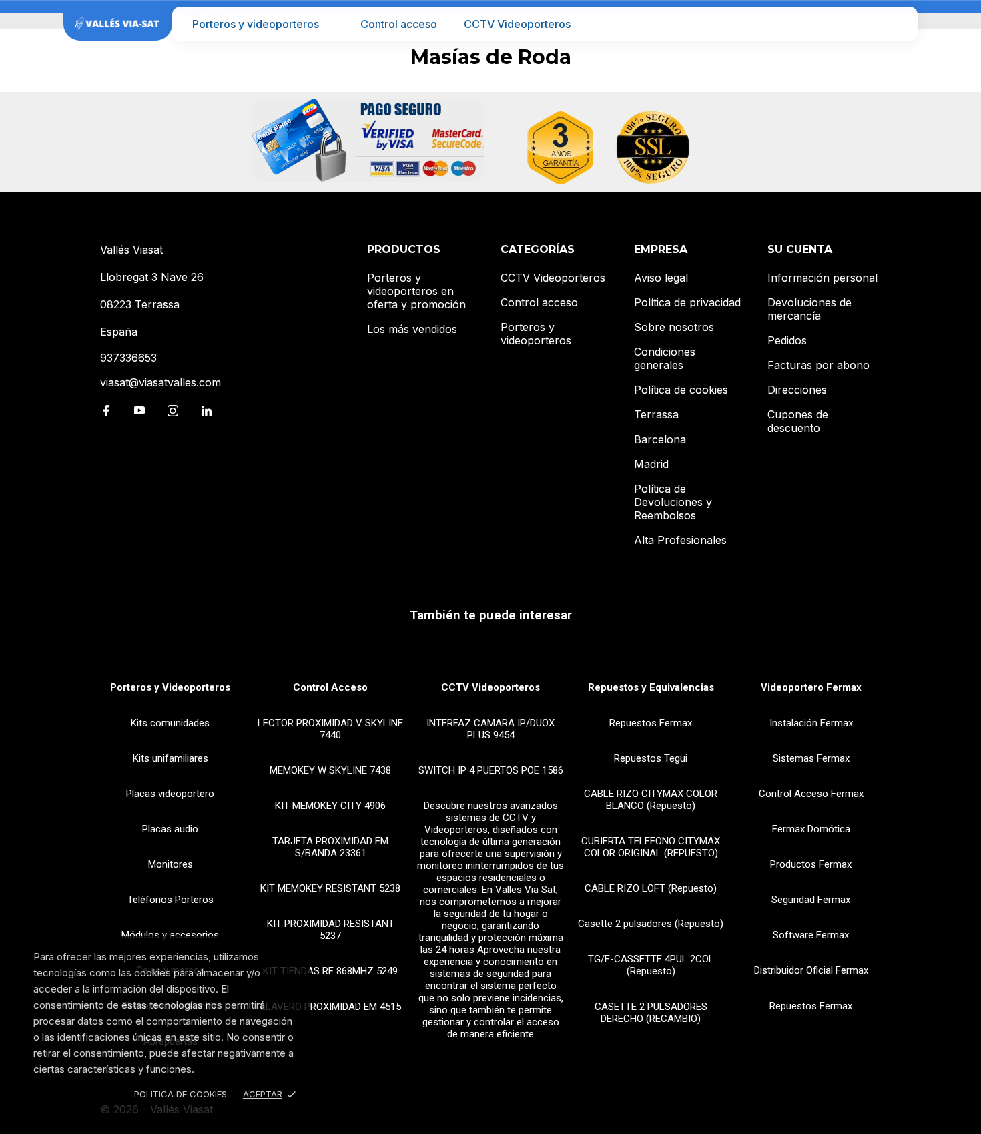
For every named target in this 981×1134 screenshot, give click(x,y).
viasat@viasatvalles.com (160, 382)
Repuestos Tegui (650, 758)
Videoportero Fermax (811, 687)
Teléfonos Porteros (170, 900)
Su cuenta (799, 249)
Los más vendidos (412, 329)
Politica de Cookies (180, 1094)
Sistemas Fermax (811, 758)
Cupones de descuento (797, 421)
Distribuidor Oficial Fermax (811, 970)
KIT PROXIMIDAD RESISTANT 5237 (330, 930)
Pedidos (787, 340)
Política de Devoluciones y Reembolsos (673, 502)
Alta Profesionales (680, 540)
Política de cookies (681, 389)
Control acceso (398, 24)
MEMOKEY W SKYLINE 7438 (330, 770)
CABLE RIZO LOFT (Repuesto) (651, 888)
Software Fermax (811, 935)
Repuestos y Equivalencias (651, 687)
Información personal (822, 277)
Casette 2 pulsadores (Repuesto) (650, 924)
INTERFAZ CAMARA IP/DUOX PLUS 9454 (490, 729)
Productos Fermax (811, 864)
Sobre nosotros (674, 327)
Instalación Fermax (811, 723)
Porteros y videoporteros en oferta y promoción (416, 291)
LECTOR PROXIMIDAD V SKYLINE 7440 (330, 729)
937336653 (128, 357)
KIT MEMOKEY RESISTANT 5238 (330, 888)
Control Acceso (330, 687)
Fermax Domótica (811, 829)
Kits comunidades (170, 723)
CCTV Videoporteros (517, 24)
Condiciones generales (664, 358)
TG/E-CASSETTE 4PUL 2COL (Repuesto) (651, 965)
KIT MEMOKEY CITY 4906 (330, 806)
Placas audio (170, 829)
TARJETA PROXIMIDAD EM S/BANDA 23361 (330, 847)
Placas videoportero (170, 794)
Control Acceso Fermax (811, 794)
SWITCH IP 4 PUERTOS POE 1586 (490, 770)
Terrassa (656, 414)
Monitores (170, 864)
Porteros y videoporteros (255, 24)
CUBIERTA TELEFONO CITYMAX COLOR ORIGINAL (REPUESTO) (650, 847)
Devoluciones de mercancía (809, 309)
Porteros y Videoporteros (170, 687)
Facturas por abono (818, 365)
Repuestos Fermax (650, 723)
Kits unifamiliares (170, 758)
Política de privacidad (687, 302)
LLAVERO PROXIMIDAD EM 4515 (330, 1007)
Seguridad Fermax (810, 900)
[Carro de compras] (898, 23)
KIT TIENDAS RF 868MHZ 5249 (330, 971)
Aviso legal (661, 277)
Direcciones (797, 389)
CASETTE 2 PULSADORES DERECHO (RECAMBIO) (651, 1013)
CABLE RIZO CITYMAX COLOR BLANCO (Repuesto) (650, 800)
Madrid (651, 464)
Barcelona (660, 439)
